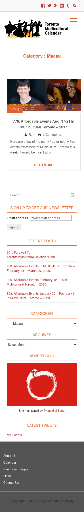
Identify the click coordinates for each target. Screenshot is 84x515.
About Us (9, 455)
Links (7, 476)
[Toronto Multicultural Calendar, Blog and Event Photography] (39, 28)
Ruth (32, 134)
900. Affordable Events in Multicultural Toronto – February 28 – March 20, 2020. (41, 268)
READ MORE (43, 165)
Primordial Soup (54, 410)
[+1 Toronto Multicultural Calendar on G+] (55, 6)
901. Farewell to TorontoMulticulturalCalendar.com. (31, 254)
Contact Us (11, 482)
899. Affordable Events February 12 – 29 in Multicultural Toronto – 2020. (37, 281)
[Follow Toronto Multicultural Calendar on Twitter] (49, 6)
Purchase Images (15, 469)
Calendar (9, 462)
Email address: (18, 218)
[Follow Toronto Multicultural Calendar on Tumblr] (68, 6)
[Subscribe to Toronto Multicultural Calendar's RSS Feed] (74, 6)
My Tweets (14, 435)
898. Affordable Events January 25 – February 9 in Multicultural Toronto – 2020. (41, 295)
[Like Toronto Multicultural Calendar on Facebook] (43, 6)
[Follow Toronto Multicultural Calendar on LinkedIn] (62, 6)
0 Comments (52, 134)
